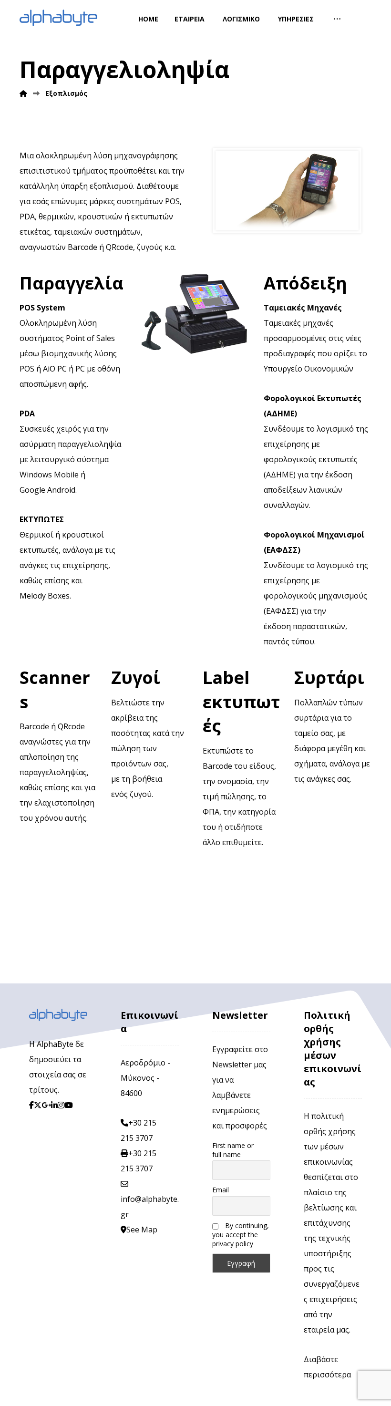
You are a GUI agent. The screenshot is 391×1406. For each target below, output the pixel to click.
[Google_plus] (46, 1105)
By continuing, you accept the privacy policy (240, 1234)
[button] (337, 19)
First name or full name (233, 1150)
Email (220, 1189)
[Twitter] (37, 1105)
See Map (141, 1229)
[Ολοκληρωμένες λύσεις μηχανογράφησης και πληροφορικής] (58, 18)
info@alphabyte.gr (150, 1207)
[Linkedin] (54, 1105)
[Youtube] (68, 1105)
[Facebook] (31, 1105)
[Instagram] (61, 1105)
